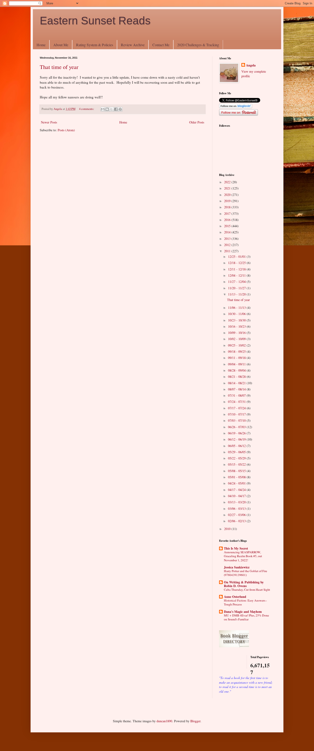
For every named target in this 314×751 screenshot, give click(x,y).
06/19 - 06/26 (237, 433)
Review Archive (133, 44)
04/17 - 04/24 (237, 489)
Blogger (195, 721)
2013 (227, 238)
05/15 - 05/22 (237, 464)
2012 (227, 245)
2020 (227, 194)
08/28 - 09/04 (237, 370)
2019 (227, 201)
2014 (227, 232)
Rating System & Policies (94, 44)
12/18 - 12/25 (237, 263)
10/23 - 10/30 (237, 320)
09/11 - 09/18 (237, 357)
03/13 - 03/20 (237, 502)
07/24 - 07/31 (237, 401)
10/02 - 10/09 (237, 339)
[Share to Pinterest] (120, 109)
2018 (227, 207)
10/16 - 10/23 (237, 326)
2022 (227, 182)
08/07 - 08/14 (237, 389)
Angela (251, 65)
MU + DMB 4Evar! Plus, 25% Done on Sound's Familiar (246, 617)
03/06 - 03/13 (237, 508)
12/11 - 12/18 (237, 269)
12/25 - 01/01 (237, 256)
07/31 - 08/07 (237, 395)
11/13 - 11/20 (237, 294)
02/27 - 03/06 (237, 515)
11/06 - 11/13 (237, 307)
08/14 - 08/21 (237, 383)
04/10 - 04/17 (237, 496)
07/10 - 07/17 (237, 414)
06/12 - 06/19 (237, 439)
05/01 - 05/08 (237, 477)
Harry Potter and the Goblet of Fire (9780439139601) (245, 573)
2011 (227, 251)
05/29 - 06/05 (237, 452)
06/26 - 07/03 (237, 427)
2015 (227, 226)
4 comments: (87, 109)
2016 (227, 220)
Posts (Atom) (66, 130)
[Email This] (102, 109)
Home (41, 44)
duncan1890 (164, 721)
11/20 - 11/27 (237, 288)
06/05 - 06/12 (237, 446)
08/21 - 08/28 (237, 376)
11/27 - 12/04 (237, 281)
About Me (60, 44)
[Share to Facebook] (116, 109)
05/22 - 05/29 (237, 458)
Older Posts (196, 122)
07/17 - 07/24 (237, 408)
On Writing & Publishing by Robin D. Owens (244, 584)
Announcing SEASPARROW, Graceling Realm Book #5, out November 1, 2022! (243, 556)
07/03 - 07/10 (237, 420)
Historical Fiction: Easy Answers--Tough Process (245, 602)
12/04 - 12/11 (237, 275)
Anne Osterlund (235, 596)
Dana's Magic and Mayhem (243, 611)
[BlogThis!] (107, 109)
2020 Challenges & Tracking (198, 44)
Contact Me (160, 44)
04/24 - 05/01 (237, 483)
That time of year (59, 67)
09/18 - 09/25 (237, 351)
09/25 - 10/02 (237, 345)
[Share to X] (111, 109)
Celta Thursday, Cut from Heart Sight (247, 590)
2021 (227, 188)
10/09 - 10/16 (237, 332)
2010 (227, 529)
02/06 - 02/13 (237, 521)
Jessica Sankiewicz (236, 567)
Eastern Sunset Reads (95, 20)
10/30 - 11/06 (237, 314)
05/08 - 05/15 (237, 471)
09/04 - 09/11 (237, 364)
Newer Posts (49, 122)
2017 (227, 213)
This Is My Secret (236, 548)
